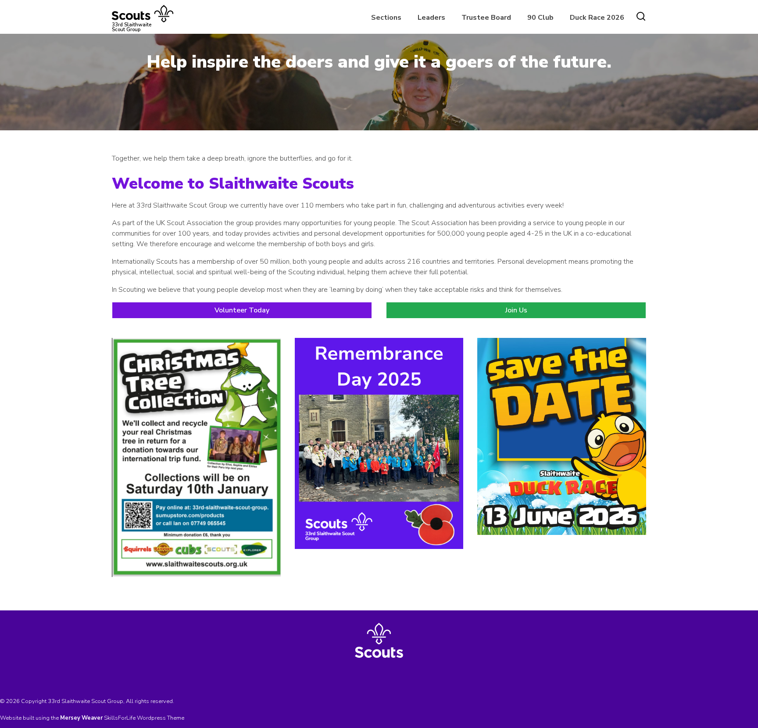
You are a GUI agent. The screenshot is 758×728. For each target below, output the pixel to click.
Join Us (516, 310)
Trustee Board (486, 17)
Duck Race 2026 (597, 17)
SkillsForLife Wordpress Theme (144, 718)
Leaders (431, 17)
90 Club (540, 17)
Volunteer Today (242, 310)
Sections (386, 17)
